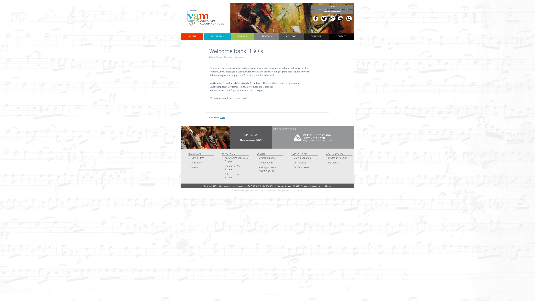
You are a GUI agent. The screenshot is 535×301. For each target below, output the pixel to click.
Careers (194, 167)
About (192, 36)
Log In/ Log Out (335, 153)
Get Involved (300, 162)
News (222, 117)
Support (316, 36)
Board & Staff (197, 157)
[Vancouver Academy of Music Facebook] (315, 18)
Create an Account (332, 12)
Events (242, 36)
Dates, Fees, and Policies (232, 176)
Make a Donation (302, 157)
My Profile (333, 162)
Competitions (266, 162)
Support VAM (299, 153)
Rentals (267, 36)
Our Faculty (196, 162)
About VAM (194, 153)
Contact (341, 36)
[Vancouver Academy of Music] (205, 18)
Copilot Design (257, 190)
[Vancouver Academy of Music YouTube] (340, 18)
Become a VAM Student (232, 168)
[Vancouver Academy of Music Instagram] (332, 18)
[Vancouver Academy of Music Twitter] (324, 18)
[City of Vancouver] (313, 142)
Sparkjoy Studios (285, 190)
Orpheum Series (267, 157)
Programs (217, 36)
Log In (332, 7)
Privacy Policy (284, 185)
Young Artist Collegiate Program (236, 159)
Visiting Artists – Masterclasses (267, 169)
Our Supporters (301, 167)
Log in (299, 190)
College (291, 36)
